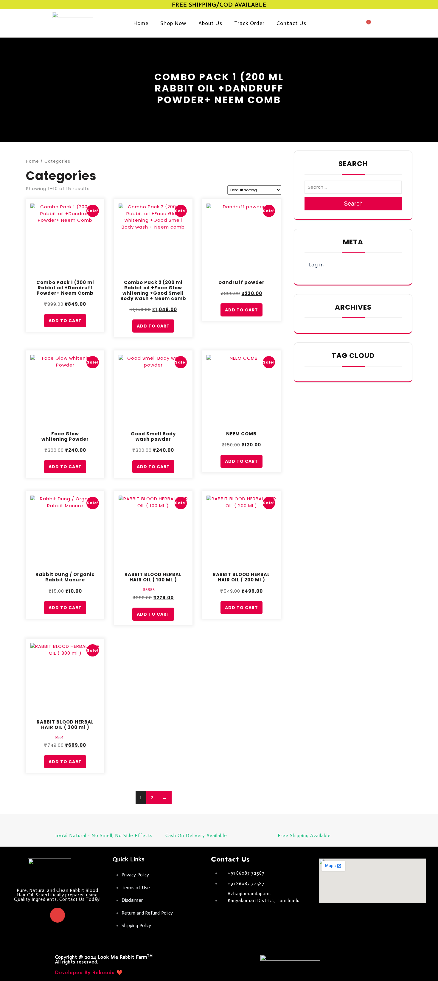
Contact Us (291, 23)
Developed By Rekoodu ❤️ (89, 972)
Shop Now (173, 23)
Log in (316, 264)
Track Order (249, 23)
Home (140, 23)
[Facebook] (39, 915)
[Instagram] (57, 915)
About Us (210, 23)
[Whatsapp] (75, 915)
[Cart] (366, 25)
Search (353, 203)
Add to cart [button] (65, 321)
